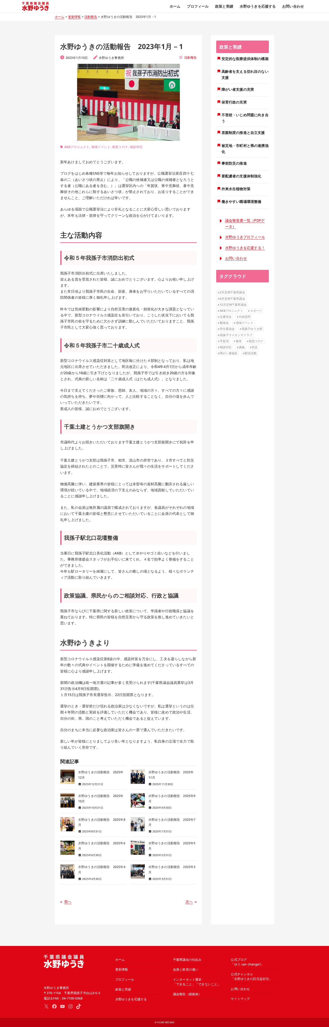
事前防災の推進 (234, 163)
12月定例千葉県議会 (233, 305)
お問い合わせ (236, 258)
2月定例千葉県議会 (232, 292)
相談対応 (136, 147)
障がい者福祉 (228, 353)
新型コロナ (120, 147)
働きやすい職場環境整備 (241, 201)
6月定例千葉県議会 (232, 298)
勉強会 (224, 323)
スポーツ (256, 311)
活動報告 (90, 17)
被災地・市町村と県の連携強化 (245, 148)
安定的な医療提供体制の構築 (245, 58)
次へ (189, 901)
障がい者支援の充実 (238, 89)
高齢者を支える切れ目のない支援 (245, 74)
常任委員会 (227, 329)
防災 (255, 347)
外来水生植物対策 (236, 188)
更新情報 (74, 17)
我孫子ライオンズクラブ (236, 335)
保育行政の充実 (234, 102)
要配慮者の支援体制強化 (241, 176)
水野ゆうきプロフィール (245, 236)
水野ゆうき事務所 (111, 58)
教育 (239, 341)
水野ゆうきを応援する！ (245, 247)
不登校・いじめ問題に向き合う (245, 117)
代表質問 (245, 317)
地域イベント (100, 147)
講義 (242, 347)
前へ (67, 901)
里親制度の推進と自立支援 (243, 132)
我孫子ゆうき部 (252, 329)
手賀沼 (224, 341)
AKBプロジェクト (76, 147)
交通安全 (226, 317)
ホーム (59, 17)
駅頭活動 (250, 353)
